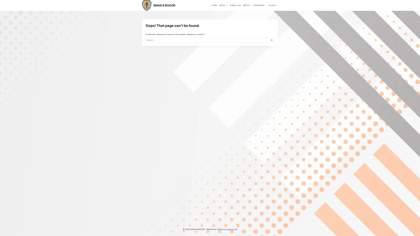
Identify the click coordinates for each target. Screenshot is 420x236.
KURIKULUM (235, 5)
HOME (214, 5)
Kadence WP (231, 229)
